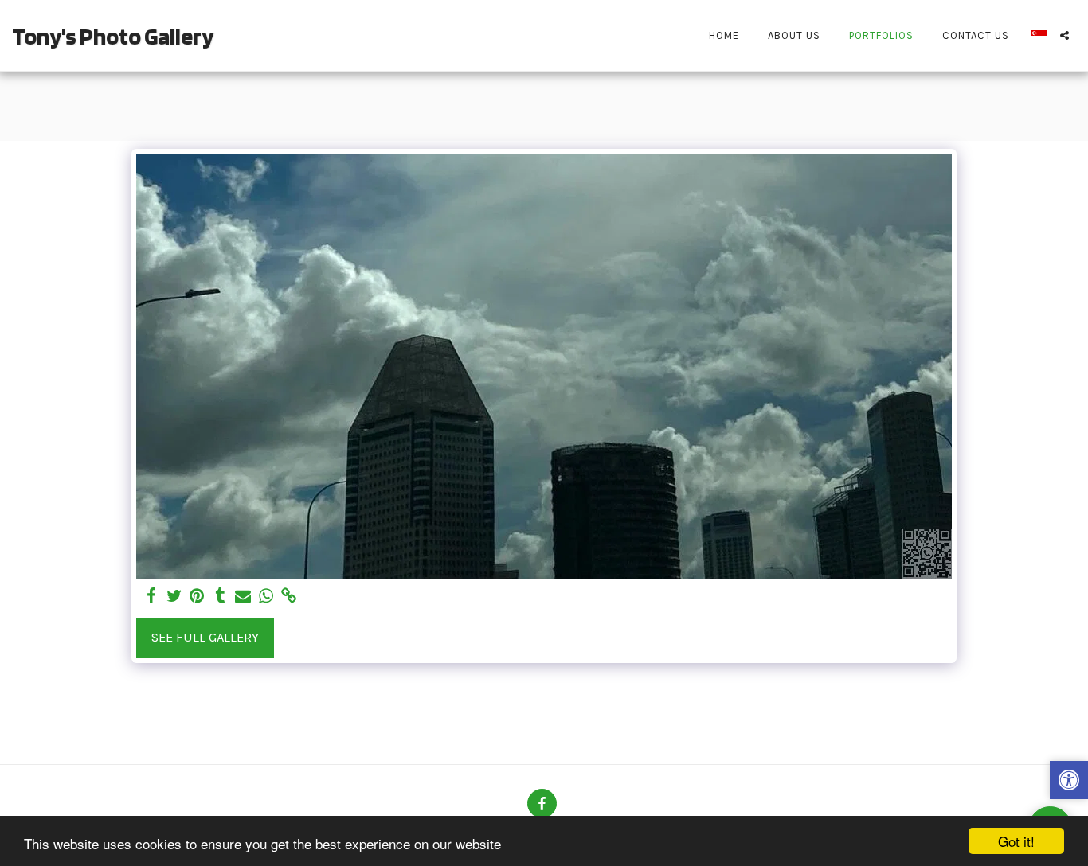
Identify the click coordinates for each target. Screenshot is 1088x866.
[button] (1064, 35)
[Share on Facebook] (151, 596)
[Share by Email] (243, 596)
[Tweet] (174, 596)
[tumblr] (220, 596)
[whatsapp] (266, 596)
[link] (289, 596)
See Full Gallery (205, 637)
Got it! (1016, 841)
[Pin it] (197, 596)
